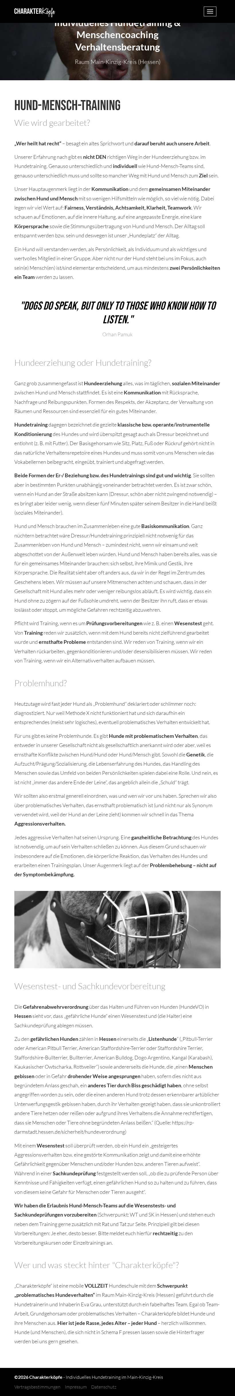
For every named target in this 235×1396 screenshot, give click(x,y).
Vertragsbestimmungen (37, 1387)
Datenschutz (103, 1387)
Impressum (76, 1387)
